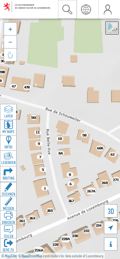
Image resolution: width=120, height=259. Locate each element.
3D (111, 211)
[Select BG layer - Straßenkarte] (112, 28)
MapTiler (11, 255)
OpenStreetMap (32, 255)
